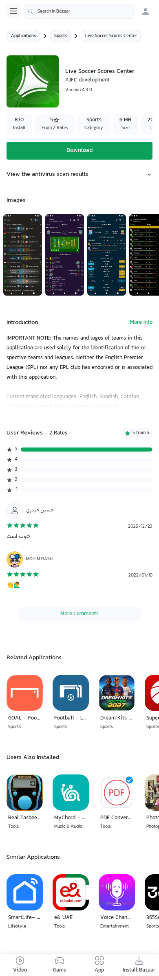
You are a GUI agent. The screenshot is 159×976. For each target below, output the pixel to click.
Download (79, 150)
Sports (60, 36)
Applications (23, 36)
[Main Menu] (13, 11)
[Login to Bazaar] (145, 11)
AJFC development (87, 80)
